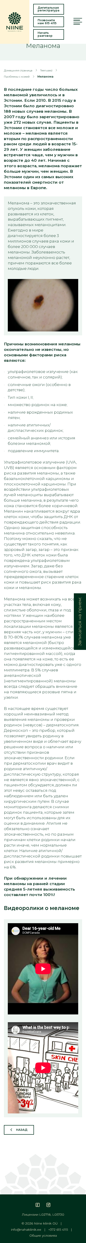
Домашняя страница (18, 70)
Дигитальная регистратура (48, 9)
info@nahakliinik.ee (26, 1229)
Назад (22, 1129)
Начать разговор (45, 34)
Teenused (46, 70)
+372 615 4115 (58, 1229)
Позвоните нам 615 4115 (47, 21)
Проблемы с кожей (17, 76)
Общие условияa (43, 1235)
